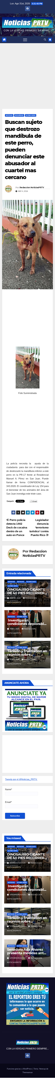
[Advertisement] (27, 72)
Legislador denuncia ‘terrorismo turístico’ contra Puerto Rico (39, 528)
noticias (11, 581)
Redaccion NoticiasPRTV (32, 187)
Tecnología (31, 581)
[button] (45, 39)
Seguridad (19, 115)
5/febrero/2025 (18, 926)
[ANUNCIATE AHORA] (26, 709)
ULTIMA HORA (30, 115)
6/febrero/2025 (18, 895)
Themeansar (27, 1072)
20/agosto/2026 (18, 863)
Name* (8, 789)
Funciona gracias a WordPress (20, 1069)
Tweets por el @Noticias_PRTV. (21, 779)
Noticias (9, 115)
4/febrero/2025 (18, 958)
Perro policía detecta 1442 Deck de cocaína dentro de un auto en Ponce (16, 528)
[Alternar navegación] (25, 39)
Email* (8, 802)
